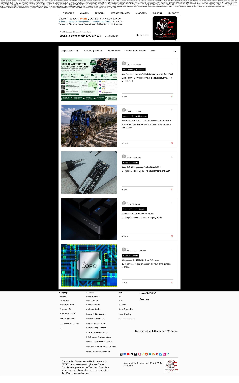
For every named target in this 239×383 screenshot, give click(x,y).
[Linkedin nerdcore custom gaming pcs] (168, 354)
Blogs (121, 300)
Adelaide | (88, 21)
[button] (111, 36)
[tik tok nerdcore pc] (131, 354)
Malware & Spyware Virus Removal (99, 341)
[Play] (138, 35)
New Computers (92, 300)
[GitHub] (135, 354)
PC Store (122, 305)
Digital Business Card (67, 313)
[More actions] (173, 63)
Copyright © (129, 363)
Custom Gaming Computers (96, 328)
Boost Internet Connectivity (96, 323)
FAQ (61, 329)
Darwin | (109, 21)
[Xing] (142, 354)
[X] (121, 354)
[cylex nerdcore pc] (150, 354)
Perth (94, 21)
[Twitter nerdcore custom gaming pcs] (160, 354)
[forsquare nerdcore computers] (139, 354)
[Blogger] (153, 354)
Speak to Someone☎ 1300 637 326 (80, 35)
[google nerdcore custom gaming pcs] (124, 354)
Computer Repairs (113, 51)
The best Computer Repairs (134, 209)
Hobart (101, 21)
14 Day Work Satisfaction (69, 323)
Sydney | (71, 21)
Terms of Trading (125, 314)
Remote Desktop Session (95, 314)
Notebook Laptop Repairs (95, 318)
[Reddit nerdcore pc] (146, 354)
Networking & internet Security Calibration (101, 346)
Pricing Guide (64, 300)
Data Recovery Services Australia (98, 337)
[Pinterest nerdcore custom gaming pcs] (157, 354)
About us (63, 296)
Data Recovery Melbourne (93, 51)
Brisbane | (80, 21)
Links (120, 297)
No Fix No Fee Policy (67, 318)
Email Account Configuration (96, 332)
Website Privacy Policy (127, 319)
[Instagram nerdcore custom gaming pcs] (164, 354)
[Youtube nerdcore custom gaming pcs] (128, 354)
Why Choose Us (65, 309)
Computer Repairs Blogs (70, 51)
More (153, 51)
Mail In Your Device (67, 305)
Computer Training (93, 305)
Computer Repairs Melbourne (135, 51)
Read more (144, 299)
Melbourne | (63, 21)
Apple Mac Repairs (93, 309)
